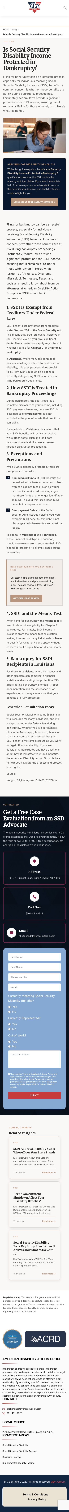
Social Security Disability (15, 1445)
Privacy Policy (46, 1074)
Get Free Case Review (26, 598)
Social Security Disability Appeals (19, 1451)
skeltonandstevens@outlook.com (37, 936)
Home (6, 29)
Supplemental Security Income (18, 1463)
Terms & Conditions (35, 1494)
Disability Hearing (11, 1457)
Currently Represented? (24, 1018)
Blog (14, 29)
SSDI (11, 41)
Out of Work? (17, 1035)
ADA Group (58, 1481)
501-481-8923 (14, 1413)
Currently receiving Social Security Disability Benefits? (31, 998)
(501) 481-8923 (34, 913)
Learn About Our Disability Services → (34, 202)
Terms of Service (30, 1074)
